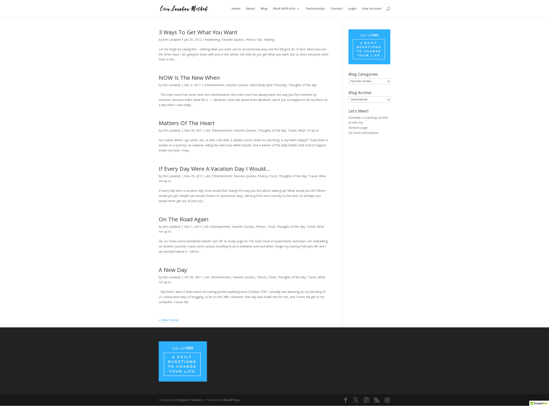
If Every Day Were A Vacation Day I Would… (214, 168)
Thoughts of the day (302, 85)
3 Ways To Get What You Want (198, 32)
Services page (358, 128)
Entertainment (214, 85)
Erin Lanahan (172, 39)
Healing (269, 39)
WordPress (231, 400)
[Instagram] (387, 400)
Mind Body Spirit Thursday (268, 85)
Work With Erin (284, 8)
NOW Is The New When (189, 77)
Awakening (212, 39)
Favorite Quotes (233, 39)
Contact (336, 8)
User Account (372, 8)
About (250, 8)
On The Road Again (183, 219)
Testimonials (315, 8)
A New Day (173, 270)
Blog (264, 8)
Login (352, 8)
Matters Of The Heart (186, 123)
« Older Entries (169, 320)
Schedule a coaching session (368, 117)
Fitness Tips (254, 39)
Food (273, 176)
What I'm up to (308, 130)
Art (208, 130)
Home (236, 8)
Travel (292, 130)
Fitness (263, 176)
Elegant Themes (189, 400)
